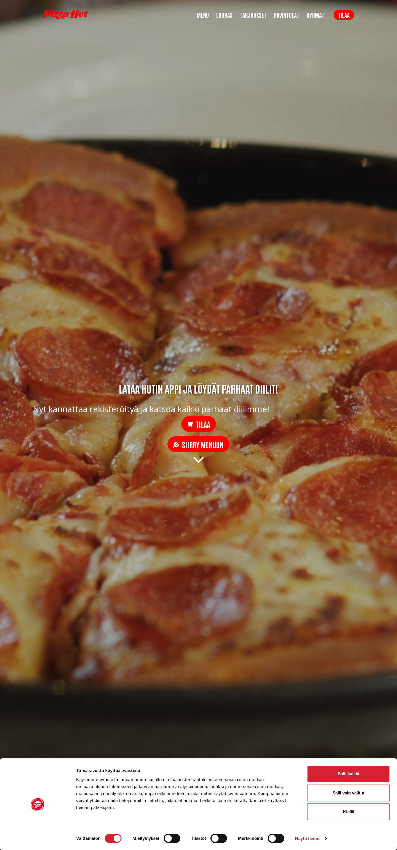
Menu (203, 15)
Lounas (224, 15)
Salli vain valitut (348, 792)
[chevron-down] (198, 459)
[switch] (172, 838)
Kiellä (348, 811)
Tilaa (344, 15)
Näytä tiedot (307, 838)
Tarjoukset (253, 15)
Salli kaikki (348, 773)
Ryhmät (315, 15)
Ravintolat (286, 15)
